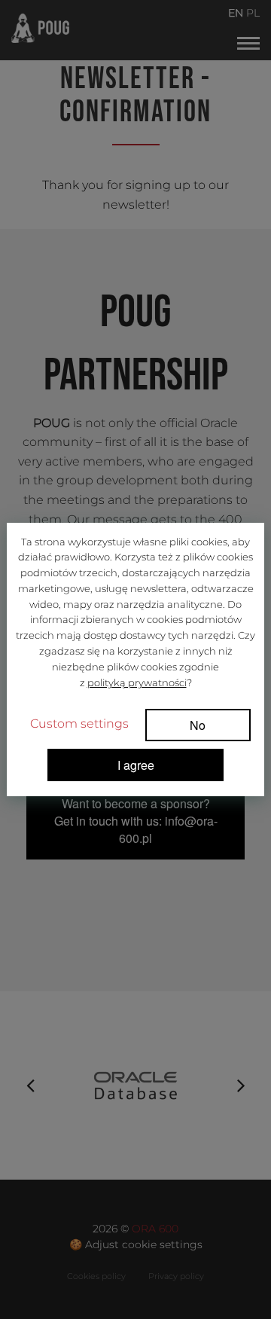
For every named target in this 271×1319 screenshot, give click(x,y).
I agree (135, 765)
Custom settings (79, 723)
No (198, 725)
